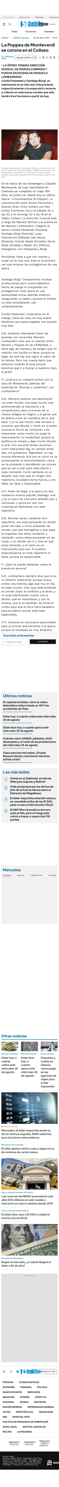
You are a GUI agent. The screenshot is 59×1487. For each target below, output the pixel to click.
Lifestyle (41, 1397)
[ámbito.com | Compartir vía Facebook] (43, 57)
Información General (41, 1407)
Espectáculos (24, 1412)
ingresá (53, 24)
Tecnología (46, 1412)
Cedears (52, 875)
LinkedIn (25, 1371)
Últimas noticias (29, 1382)
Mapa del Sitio (21, 1416)
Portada (8, 1382)
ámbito (5, 38)
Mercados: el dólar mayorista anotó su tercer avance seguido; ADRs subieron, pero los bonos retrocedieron (26, 1134)
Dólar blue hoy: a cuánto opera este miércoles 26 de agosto (26, 729)
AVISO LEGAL (10, 1426)
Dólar (14, 31)
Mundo (24, 1402)
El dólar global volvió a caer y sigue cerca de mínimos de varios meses (27, 1150)
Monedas (7, 875)
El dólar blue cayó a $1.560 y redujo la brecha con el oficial (25, 1216)
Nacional (8, 1402)
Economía (31, 31)
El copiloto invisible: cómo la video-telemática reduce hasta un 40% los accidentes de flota (26, 705)
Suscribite (43, 642)
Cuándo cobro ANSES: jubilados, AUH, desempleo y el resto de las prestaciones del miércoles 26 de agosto (29, 742)
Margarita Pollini (7, 57)
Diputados (39, 17)
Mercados (33, 1392)
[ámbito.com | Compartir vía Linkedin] (51, 57)
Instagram (17, 1371)
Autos (6, 1412)
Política (42, 1387)
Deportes (40, 1402)
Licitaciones (24, 1431)
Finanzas (48, 31)
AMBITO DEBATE (44, 1443)
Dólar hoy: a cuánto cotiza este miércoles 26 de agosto (29, 718)
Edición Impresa (12, 1407)
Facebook (11, 1371)
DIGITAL (14, 1443)
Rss (5, 1416)
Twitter (4, 1371)
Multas (7, 1431)
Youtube (32, 1372)
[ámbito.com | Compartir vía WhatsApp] (40, 57)
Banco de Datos (12, 1392)
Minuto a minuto (11, 1126)
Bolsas (20, 875)
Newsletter (48, 1371)
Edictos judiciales (34, 1426)
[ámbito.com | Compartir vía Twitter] (47, 57)
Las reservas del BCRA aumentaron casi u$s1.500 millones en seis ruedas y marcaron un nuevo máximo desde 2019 (27, 1200)
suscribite (43, 24)
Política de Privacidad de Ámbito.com (25, 1421)
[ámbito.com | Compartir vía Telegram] (54, 57)
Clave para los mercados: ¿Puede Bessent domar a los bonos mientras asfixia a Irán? (26, 756)
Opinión (24, 1397)
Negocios (8, 1397)
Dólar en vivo (24, 17)
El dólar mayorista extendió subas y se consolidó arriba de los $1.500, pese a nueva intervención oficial (33, 801)
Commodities (36, 875)
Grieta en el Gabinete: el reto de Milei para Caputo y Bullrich (30, 780)
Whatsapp (40, 1371)
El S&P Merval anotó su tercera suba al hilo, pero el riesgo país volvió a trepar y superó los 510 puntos (30, 814)
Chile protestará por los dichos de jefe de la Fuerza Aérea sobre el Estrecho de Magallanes (32, 790)
